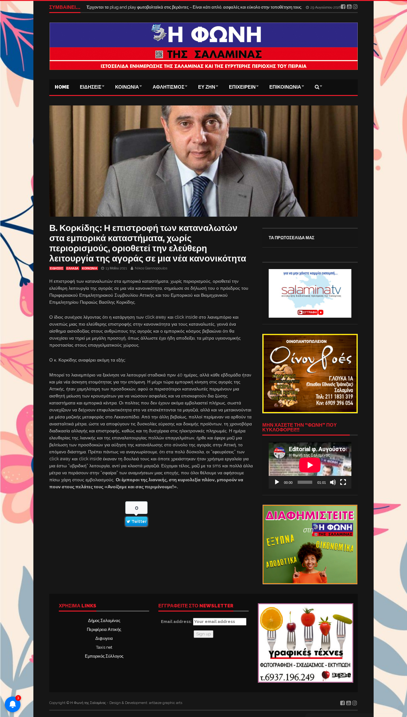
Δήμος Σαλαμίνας (104, 620)
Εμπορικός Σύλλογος (104, 656)
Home (62, 87)
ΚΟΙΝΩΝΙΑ (127, 87)
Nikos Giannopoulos (151, 268)
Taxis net (104, 647)
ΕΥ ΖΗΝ (206, 87)
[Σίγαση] (333, 482)
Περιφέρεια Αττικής (104, 629)
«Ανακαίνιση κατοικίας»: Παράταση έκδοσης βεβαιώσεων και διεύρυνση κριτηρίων (162, 7)
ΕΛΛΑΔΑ (72, 268)
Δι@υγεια (104, 638)
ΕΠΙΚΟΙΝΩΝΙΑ (285, 87)
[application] (310, 465)
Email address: (177, 621)
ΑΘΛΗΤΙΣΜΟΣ (168, 87)
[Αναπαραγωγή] (277, 482)
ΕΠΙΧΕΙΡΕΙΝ (242, 87)
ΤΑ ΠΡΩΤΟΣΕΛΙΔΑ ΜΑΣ (291, 237)
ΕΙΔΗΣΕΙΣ (90, 87)
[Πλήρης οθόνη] (343, 482)
